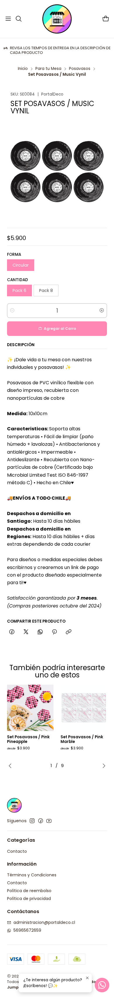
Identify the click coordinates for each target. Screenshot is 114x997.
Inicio (23, 69)
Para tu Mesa (48, 69)
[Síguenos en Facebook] (41, 821)
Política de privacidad (29, 898)
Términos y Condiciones (31, 875)
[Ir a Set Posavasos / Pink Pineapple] (30, 708)
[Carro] (105, 19)
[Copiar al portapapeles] (68, 632)
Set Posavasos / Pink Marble (82, 739)
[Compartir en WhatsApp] (40, 632)
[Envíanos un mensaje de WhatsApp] (102, 985)
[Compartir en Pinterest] (54, 632)
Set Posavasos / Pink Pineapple (28, 739)
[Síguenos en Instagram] (32, 821)
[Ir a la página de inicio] (57, 19)
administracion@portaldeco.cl (44, 922)
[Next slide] (102, 765)
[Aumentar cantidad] (102, 311)
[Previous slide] (11, 765)
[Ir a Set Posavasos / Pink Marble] (84, 708)
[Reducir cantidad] (12, 311)
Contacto (17, 851)
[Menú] (8, 19)
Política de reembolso (29, 891)
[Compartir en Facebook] (12, 632)
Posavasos (79, 69)
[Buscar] (18, 19)
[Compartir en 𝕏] (26, 632)
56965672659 (27, 930)
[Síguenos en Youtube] (49, 821)
